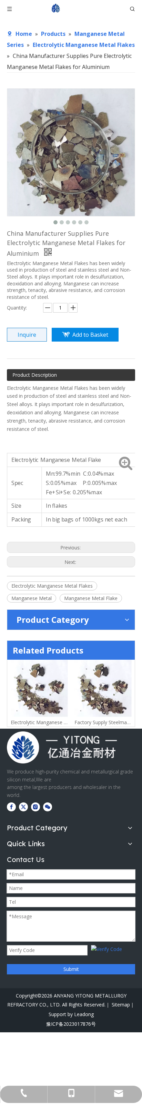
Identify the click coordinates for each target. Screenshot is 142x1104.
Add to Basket (90, 334)
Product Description (34, 375)
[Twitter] (23, 806)
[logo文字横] (62, 747)
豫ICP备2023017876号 (71, 1024)
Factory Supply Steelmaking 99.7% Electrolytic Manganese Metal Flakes (57, 722)
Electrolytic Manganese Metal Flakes (52, 586)
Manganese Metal (31, 598)
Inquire (27, 334)
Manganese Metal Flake (91, 598)
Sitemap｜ (123, 1004)
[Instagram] (35, 806)
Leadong (84, 1014)
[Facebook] (11, 806)
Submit (71, 969)
